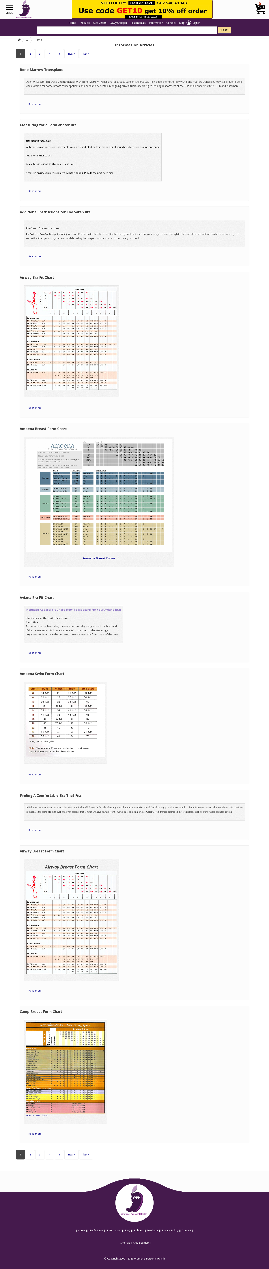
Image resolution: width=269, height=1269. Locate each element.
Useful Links (96, 1230)
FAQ (127, 1230)
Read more (35, 104)
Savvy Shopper (118, 22)
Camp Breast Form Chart (41, 1011)
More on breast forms (37, 1115)
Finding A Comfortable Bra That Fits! (51, 795)
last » (86, 53)
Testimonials (138, 22)
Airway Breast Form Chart (42, 851)
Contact (171, 22)
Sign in (196, 22)
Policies (138, 1230)
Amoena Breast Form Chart (43, 428)
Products (84, 22)
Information (156, 22)
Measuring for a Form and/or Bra (48, 125)
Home (72, 22)
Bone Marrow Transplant (41, 69)
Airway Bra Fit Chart (37, 277)
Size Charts (100, 22)
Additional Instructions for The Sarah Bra (55, 212)
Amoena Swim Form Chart (42, 673)
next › (71, 53)
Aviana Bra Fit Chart (37, 597)
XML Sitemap (141, 1242)
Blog (181, 22)
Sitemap (125, 1242)
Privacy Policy (170, 1230)
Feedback (152, 1230)
